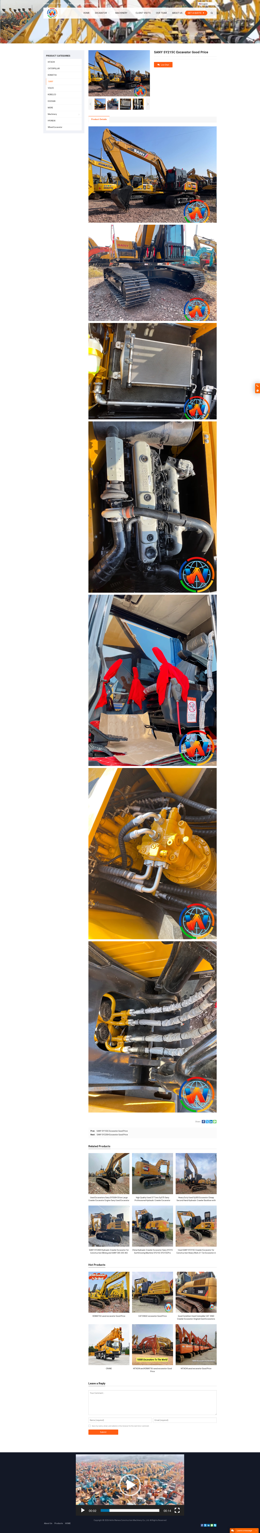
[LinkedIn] (208, 1526)
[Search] (211, 13)
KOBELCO (52, 94)
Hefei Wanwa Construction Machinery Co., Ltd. (129, 1520)
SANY (50, 81)
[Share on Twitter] (207, 1122)
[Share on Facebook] (203, 1122)
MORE (50, 108)
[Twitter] (205, 1526)
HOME (68, 1523)
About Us (48, 1523)
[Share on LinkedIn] (211, 1122)
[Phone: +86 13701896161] (257, 385)
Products (58, 1523)
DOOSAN (51, 101)
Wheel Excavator (55, 127)
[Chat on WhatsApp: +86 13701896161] (257, 390)
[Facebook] (202, 1526)
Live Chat (165, 65)
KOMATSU (52, 75)
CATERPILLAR (54, 68)
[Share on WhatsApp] (215, 1122)
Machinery (52, 114)
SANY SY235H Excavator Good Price (112, 1135)
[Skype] (215, 1526)
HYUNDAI (51, 121)
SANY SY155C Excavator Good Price (112, 1131)
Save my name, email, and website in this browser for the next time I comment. (120, 1426)
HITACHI (51, 62)
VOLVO (51, 88)
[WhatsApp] (211, 1526)
